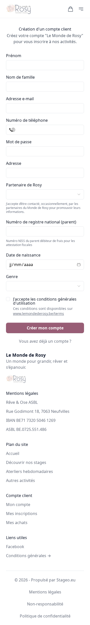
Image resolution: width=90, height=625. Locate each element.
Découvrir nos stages (26, 462)
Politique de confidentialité (45, 616)
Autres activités (20, 480)
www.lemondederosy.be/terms (38, 313)
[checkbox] (8, 299)
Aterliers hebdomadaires (29, 471)
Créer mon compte (45, 328)
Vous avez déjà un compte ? (45, 341)
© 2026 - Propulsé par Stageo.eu (45, 580)
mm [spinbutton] (18, 264)
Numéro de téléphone (27, 120)
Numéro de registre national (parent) (41, 222)
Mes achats (17, 522)
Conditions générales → (28, 555)
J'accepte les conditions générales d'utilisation (44, 306)
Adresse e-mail (20, 98)
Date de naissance (23, 255)
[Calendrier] (77, 265)
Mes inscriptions (21, 513)
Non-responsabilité (45, 604)
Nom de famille (20, 77)
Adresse (13, 163)
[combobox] (45, 173)
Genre (12, 276)
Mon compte (18, 504)
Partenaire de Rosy (24, 185)
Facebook (15, 546)
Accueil (12, 453)
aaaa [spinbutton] (28, 264)
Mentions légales (45, 592)
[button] (70, 9)
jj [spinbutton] (11, 264)
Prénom (13, 55)
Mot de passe (19, 142)
